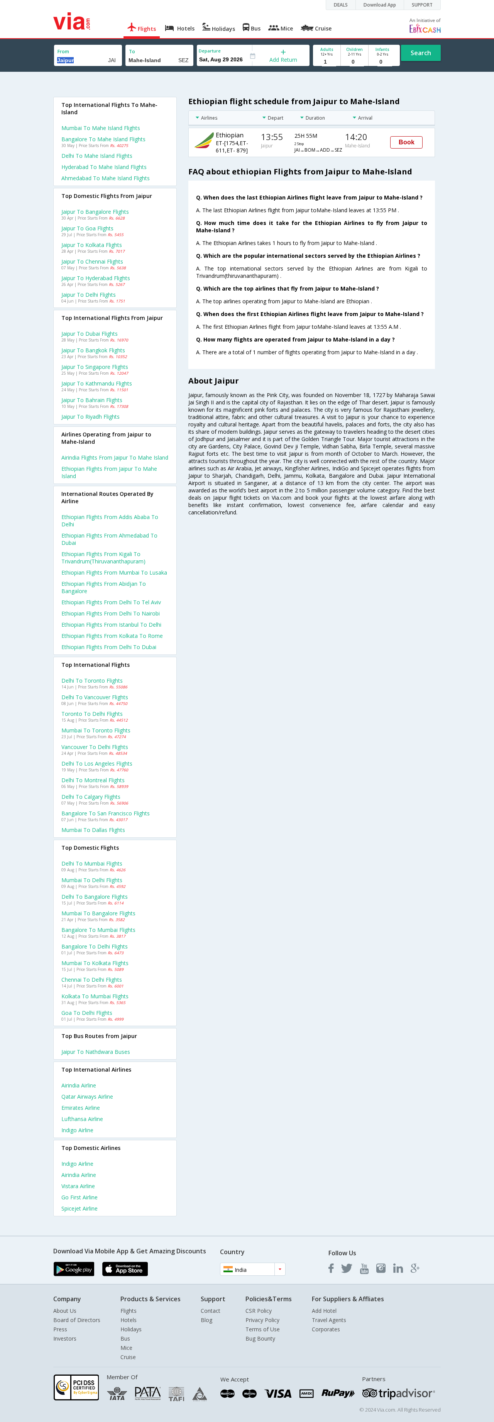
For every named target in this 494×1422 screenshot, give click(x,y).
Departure (210, 51)
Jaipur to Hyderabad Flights (95, 278)
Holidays (131, 1329)
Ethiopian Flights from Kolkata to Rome (112, 635)
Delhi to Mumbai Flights (91, 863)
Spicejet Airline (79, 1208)
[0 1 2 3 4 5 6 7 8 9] (354, 62)
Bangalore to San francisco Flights (105, 813)
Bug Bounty (260, 1338)
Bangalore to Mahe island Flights (103, 139)
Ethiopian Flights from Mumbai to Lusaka (114, 572)
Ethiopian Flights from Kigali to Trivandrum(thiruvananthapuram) (103, 557)
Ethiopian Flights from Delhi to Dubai (108, 647)
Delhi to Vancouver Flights (94, 697)
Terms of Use (262, 1329)
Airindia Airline (78, 1085)
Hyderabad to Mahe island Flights (104, 167)
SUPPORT (422, 5)
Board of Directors (76, 1320)
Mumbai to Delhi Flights (91, 880)
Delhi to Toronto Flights (92, 680)
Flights (128, 1310)
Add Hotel (324, 1310)
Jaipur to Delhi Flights (88, 294)
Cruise (128, 1357)
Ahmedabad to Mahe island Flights (105, 178)
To (132, 51)
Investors (64, 1338)
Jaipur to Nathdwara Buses (95, 1051)
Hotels (128, 1320)
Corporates (326, 1329)
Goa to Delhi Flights (86, 1012)
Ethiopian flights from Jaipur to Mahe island (109, 472)
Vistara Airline (78, 1186)
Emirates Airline (80, 1107)
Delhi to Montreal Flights (93, 780)
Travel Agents (329, 1320)
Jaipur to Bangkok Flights (93, 350)
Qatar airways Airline (87, 1096)
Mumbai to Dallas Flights (93, 830)
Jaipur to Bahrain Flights (91, 400)
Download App (380, 5)
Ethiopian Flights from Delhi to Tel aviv (111, 602)
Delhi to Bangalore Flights (94, 896)
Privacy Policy (262, 1320)
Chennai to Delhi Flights (91, 979)
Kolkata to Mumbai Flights (95, 996)
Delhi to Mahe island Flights (96, 155)
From (63, 51)
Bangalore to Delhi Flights (94, 946)
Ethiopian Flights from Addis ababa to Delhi (109, 520)
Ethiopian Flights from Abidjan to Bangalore (103, 587)
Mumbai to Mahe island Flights (100, 128)
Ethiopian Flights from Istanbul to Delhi (111, 624)
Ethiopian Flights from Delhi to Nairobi (110, 613)
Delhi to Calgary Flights (90, 796)
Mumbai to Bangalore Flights (98, 913)
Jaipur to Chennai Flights (92, 261)
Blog (206, 1320)
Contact (210, 1310)
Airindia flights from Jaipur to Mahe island (114, 457)
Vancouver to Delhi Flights (94, 747)
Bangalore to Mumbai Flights (98, 929)
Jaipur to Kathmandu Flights (96, 383)
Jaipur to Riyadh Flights (90, 416)
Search (421, 53)
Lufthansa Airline (82, 1119)
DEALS (341, 5)
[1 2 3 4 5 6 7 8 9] (327, 62)
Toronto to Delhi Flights (92, 713)
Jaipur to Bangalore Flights (95, 211)
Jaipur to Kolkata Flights (91, 245)
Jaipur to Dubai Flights (89, 333)
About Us (64, 1310)
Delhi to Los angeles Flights (96, 763)
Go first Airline (79, 1197)
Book (406, 142)
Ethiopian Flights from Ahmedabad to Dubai (109, 539)
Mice (126, 1347)
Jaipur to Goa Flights (87, 228)
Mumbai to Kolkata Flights (95, 963)
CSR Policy (258, 1310)
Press (60, 1329)
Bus (125, 1338)
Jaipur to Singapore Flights (94, 366)
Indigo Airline (77, 1130)
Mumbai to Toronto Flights (95, 730)
